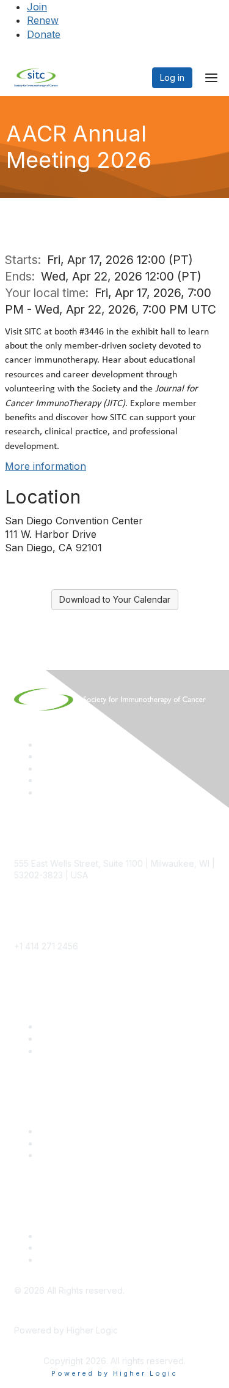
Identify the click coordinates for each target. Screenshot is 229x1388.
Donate (43, 34)
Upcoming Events (73, 1143)
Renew (43, 20)
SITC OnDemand (72, 1155)
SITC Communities (74, 1131)
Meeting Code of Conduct (91, 1236)
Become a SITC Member (87, 1026)
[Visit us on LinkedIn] (43, 744)
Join (37, 7)
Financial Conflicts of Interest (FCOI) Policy (123, 1247)
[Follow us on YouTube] (43, 780)
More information (45, 466)
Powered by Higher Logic (114, 1373)
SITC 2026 (59, 1038)
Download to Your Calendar (114, 599)
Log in (172, 77)
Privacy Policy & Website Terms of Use (116, 1259)
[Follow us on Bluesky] (43, 756)
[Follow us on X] (43, 768)
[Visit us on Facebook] (43, 792)
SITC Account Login (78, 1051)
